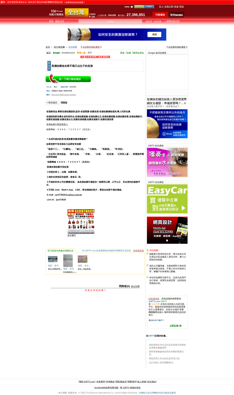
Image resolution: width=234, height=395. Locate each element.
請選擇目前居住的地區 (74, 2)
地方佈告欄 (59, 47)
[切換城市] (77, 17)
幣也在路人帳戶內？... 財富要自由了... (167, 103)
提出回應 (135, 286)
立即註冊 (174, 326)
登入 (161, 6)
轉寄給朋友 (138, 53)
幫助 (182, 6)
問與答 (64, 102)
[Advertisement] (167, 72)
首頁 (51, 21)
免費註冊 (168, 6)
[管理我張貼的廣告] (176, 17)
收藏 (129, 53)
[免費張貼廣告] (160, 17)
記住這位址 (138, 250)
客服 (176, 6)
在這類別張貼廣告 (91, 47)
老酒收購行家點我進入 (57, 124)
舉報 (122, 53)
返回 (48, 53)
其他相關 (72, 47)
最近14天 (59, 21)
